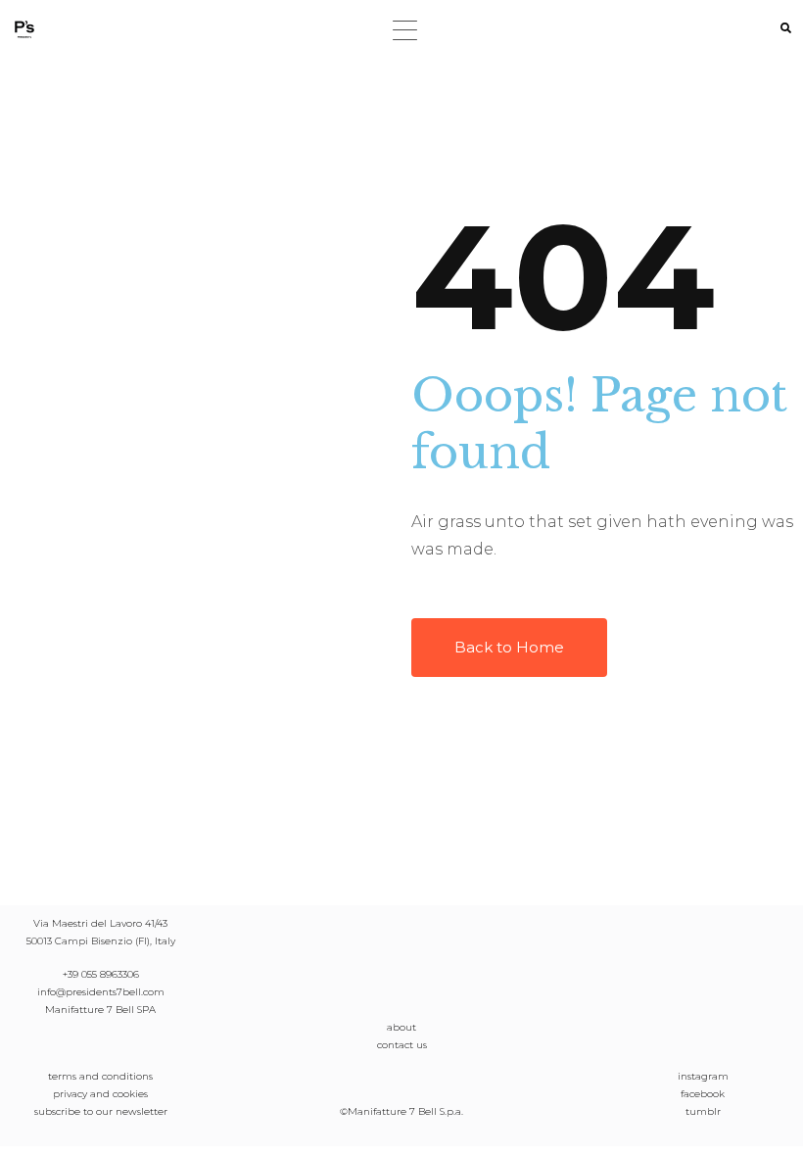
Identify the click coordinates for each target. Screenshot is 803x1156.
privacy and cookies (100, 1093)
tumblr (703, 1111)
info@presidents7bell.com (101, 992)
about (401, 1027)
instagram (703, 1076)
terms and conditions (100, 1076)
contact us (402, 1044)
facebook (703, 1093)
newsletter (141, 1111)
